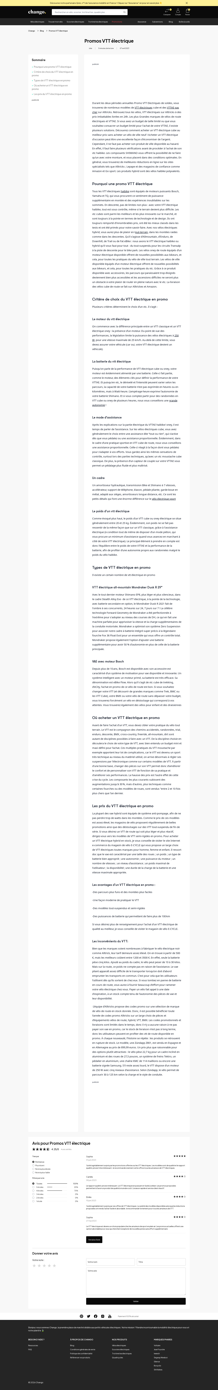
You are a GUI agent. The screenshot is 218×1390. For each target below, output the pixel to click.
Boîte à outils (184, 22)
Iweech (157, 1353)
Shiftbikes (158, 1369)
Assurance (142, 22)
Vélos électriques (37, 22)
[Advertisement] (53, 122)
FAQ (30, 1349)
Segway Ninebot (161, 1357)
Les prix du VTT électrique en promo (53, 94)
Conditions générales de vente (82, 1349)
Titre (140, 1262)
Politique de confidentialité (81, 1353)
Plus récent (39, 1165)
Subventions (157, 22)
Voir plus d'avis (94, 1239)
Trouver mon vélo (55, 22)
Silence (157, 1361)
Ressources (33, 1345)
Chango (31, 31)
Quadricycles (117, 1357)
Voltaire (157, 1345)
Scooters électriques (75, 22)
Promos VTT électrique (58, 31)
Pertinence (39, 1162)
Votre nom (92, 1262)
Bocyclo (157, 1365)
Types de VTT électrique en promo (52, 80)
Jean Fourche (159, 1349)
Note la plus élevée (42, 1169)
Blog (171, 22)
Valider (136, 1301)
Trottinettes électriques (98, 22)
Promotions (117, 22)
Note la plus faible (42, 1172)
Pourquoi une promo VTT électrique (52, 66)
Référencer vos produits (80, 1357)
